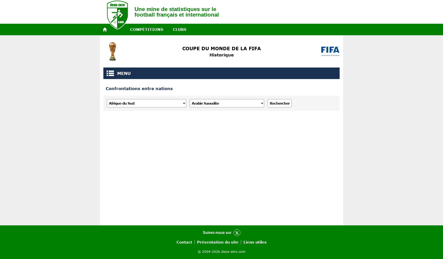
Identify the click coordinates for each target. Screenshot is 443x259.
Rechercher (280, 103)
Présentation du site (218, 242)
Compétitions (146, 29)
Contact (184, 242)
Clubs (179, 29)
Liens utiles (255, 242)
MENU (110, 73)
